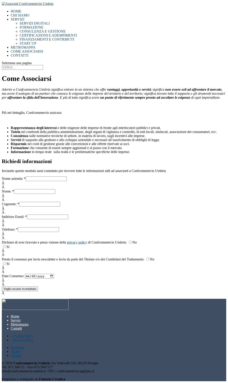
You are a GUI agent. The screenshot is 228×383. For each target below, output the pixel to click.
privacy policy (77, 242)
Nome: (8, 191)
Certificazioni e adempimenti (48, 35)
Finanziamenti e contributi (47, 39)
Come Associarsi (27, 51)
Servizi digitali (35, 23)
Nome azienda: (14, 178)
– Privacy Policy (22, 340)
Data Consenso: (13, 276)
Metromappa (23, 47)
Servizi (17, 19)
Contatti (19, 55)
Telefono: (10, 229)
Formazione (31, 27)
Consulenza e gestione (43, 31)
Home (16, 11)
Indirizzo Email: (14, 217)
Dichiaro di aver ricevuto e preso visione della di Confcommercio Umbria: (65, 242)
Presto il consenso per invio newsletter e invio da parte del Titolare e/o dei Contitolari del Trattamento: (73, 259)
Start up (28, 43)
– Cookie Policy (22, 336)
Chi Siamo (20, 15)
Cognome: (10, 204)
